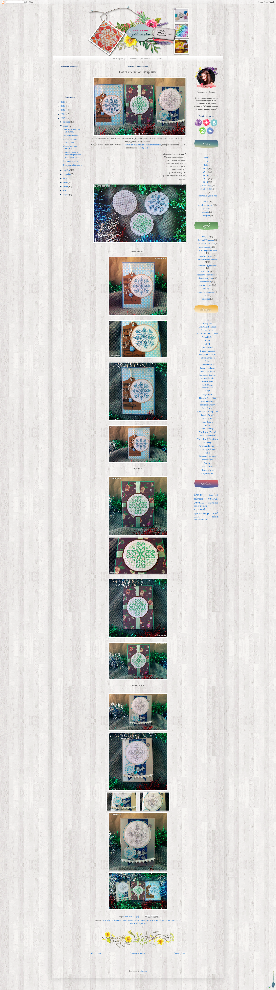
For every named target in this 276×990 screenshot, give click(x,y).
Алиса (207, 453)
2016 (63, 114)
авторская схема (207, 474)
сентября (67, 174)
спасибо (205, 212)
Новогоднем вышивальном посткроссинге (141, 145)
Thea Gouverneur (207, 436)
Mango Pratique (207, 401)
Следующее (96, 953)
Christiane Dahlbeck (207, 327)
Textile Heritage (207, 429)
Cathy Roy (207, 324)
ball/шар (206, 237)
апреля (66, 195)
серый (142, 920)
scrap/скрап (141, 923)
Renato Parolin (207, 415)
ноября (66, 126)
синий (215, 517)
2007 (206, 158)
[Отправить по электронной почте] (146, 916)
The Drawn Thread (207, 432)
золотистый (213, 503)
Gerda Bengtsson (207, 368)
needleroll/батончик (206, 275)
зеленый (117, 920)
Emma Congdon (208, 358)
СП (206, 193)
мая (65, 191)
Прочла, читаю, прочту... (140, 59)
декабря (66, 122)
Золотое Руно (207, 460)
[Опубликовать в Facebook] (154, 916)
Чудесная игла (207, 470)
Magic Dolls (207, 395)
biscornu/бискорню (206, 244)
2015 (104, 920)
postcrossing (206, 186)
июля (65, 182)
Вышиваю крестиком (207, 456)
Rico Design (207, 422)
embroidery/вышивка (207, 266)
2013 (206, 165)
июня (65, 187)
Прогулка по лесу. (70, 161)
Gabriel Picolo (208, 365)
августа (66, 178)
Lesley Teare (207, 382)
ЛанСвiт (207, 463)
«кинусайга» (206, 289)
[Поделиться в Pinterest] (157, 916)
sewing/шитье (205, 285)
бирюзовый (213, 495)
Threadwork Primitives (207, 439)
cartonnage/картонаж (207, 251)
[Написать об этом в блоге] (149, 916)
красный (200, 509)
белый (198, 495)
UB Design (207, 443)
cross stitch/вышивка (167, 920)
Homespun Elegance (207, 375)
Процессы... (160, 59)
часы (206, 295)
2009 (206, 162)
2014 (205, 168)
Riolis (207, 426)
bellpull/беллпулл (206, 240)
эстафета (206, 215)
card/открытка (152, 920)
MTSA (207, 391)
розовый (212, 513)
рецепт (206, 209)
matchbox (205, 271)
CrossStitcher (207, 337)
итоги (206, 202)
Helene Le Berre (207, 372)
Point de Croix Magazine (207, 412)
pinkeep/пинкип (205, 278)
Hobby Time (144, 148)
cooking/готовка (206, 256)
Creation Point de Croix (207, 334)
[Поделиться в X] (151, 916)
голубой (110, 920)
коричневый (200, 506)
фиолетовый (200, 519)
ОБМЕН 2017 (206, 189)
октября (66, 170)
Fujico (207, 361)
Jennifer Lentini (207, 378)
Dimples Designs (207, 351)
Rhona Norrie (207, 419)
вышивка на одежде (206, 292)
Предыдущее (179, 953)
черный (210, 520)
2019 (63, 102)
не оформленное (205, 205)
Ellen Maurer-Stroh (207, 354)
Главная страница (117, 59)
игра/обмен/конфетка (130, 920)
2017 (63, 110)
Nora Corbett (207, 408)
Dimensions (207, 348)
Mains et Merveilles (207, 398)
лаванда (215, 510)
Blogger (143, 971)
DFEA (207, 341)
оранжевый (200, 513)
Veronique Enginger (207, 446)
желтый (213, 498)
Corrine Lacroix (207, 330)
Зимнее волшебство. (71, 136)
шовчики (206, 299)
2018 (63, 106)
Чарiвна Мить (207, 467)
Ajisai (207, 320)
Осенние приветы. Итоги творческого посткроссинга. (72, 154)
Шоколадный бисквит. (72, 165)
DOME (207, 344)
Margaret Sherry (207, 405)
